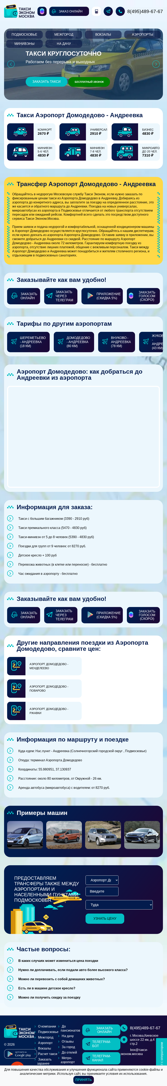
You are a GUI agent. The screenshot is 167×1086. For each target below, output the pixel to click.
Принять (83, 1080)
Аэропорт (45, 1043)
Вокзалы (103, 34)
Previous (11, 64)
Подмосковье (24, 34)
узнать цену (104, 918)
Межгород (63, 34)
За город (68, 1047)
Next (156, 64)
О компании (47, 1026)
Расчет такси (47, 1054)
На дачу (64, 43)
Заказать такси (46, 81)
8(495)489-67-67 (145, 11)
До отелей (69, 1052)
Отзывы (68, 1041)
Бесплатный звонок (89, 82)
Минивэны (24, 43)
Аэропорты (142, 34)
